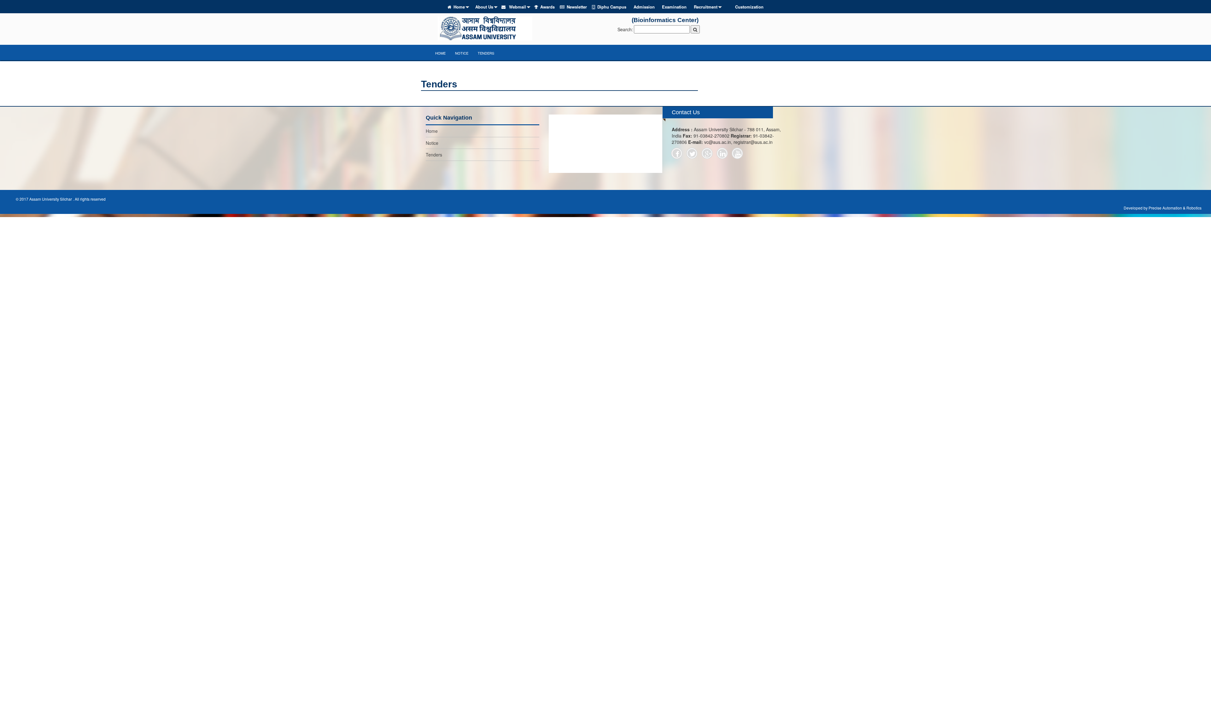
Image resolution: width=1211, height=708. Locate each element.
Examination (674, 7)
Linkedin (722, 153)
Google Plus (707, 153)
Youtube (737, 153)
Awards (547, 7)
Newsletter (577, 7)
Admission (644, 7)
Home (459, 7)
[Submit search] (695, 29)
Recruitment (705, 7)
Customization (749, 7)
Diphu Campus (611, 7)
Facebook (677, 153)
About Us (484, 7)
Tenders (486, 53)
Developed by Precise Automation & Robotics (1163, 207)
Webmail (517, 7)
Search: (625, 29)
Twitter (692, 153)
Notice (461, 53)
